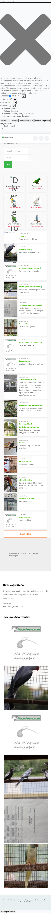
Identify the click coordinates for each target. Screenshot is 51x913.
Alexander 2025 (24, 249)
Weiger (15, 120)
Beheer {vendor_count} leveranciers (19, 113)
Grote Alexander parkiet (27, 380)
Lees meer (7, 603)
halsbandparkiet (24, 361)
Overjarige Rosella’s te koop (29, 268)
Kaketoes (36, 206)
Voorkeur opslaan (42, 120)
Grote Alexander (24, 517)
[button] (25, 39)
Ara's (14, 206)
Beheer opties (10, 108)
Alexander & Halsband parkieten (30, 405)
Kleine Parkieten (37, 225)
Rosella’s (22, 443)
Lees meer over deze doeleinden (17, 116)
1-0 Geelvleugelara (25, 480)
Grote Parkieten (14, 225)
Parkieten (22, 236)
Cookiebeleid (9, 126)
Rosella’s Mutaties (25, 461)
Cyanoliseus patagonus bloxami (30, 305)
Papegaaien (36, 187)
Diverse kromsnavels (14, 187)
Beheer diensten (11, 111)
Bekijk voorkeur (26, 120)
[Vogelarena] (7, 137)
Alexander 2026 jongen (27, 499)
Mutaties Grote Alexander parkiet (30, 342)
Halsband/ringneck (25, 324)
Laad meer (25, 534)
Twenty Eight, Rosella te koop (29, 287)
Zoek (7, 164)
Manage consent (8, 911)
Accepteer (5, 120)
